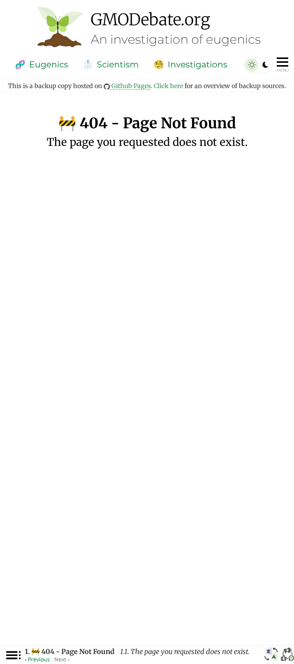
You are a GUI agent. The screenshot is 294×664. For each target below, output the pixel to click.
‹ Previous (37, 659)
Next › (61, 659)
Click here (168, 86)
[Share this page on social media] (287, 655)
